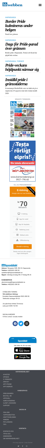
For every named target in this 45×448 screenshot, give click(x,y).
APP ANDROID (7, 386)
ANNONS (6, 419)
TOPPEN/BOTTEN (9, 415)
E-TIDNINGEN (7, 379)
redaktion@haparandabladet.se (12, 272)
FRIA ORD (6, 412)
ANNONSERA (7, 436)
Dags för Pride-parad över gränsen (21, 46)
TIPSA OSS (6, 434)
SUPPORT (6, 405)
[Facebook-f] (22, 446)
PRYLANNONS (7, 422)
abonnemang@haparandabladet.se (13, 282)
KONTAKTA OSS (8, 431)
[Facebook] (15, 323)
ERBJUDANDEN (8, 393)
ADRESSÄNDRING (9, 401)
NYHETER (6, 374)
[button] (40, 5)
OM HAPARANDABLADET (11, 438)
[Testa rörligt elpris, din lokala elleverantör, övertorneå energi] (22, 181)
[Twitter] (21, 323)
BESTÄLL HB (7, 396)
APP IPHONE (7, 384)
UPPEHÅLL (6, 398)
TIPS (4, 424)
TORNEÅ (20, 61)
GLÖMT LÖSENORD (9, 403)
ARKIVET (6, 382)
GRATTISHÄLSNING (9, 417)
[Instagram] (26, 323)
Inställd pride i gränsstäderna (16, 81)
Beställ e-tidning (23, 246)
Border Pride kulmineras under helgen (19, 25)
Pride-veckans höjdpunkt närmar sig (22, 67)
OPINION (6, 377)
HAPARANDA (10, 17)
